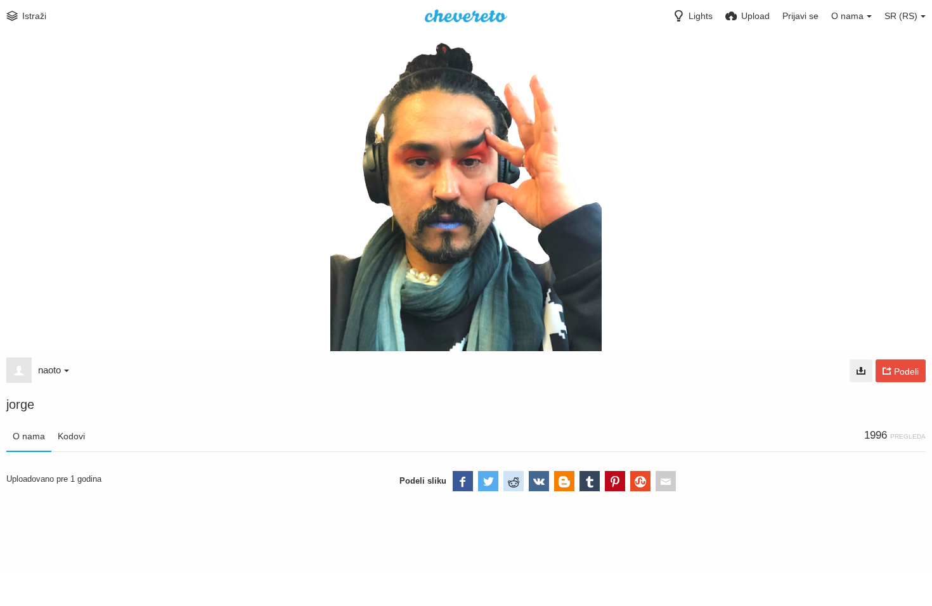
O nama (29, 436)
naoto (49, 369)
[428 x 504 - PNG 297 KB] (861, 370)
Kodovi (71, 436)
